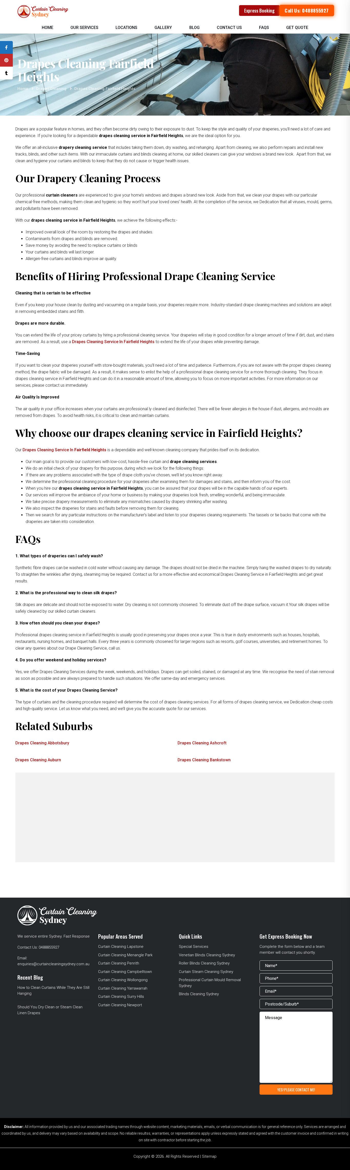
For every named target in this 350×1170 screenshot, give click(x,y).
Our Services (84, 27)
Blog (194, 27)
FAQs (264, 27)
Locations (126, 27)
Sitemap (209, 1156)
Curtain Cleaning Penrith (118, 963)
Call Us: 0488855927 (306, 10)
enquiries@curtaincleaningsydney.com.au (53, 964)
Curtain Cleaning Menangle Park (125, 955)
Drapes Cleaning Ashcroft (202, 743)
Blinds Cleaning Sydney (199, 994)
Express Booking (259, 10)
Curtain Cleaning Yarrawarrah (122, 988)
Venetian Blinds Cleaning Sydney (207, 955)
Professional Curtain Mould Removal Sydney (210, 983)
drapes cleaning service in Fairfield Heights (113, 341)
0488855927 (49, 947)
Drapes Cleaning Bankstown (204, 759)
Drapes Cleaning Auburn (38, 759)
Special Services (193, 946)
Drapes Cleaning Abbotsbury (42, 743)
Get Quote (297, 27)
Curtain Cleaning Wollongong (123, 980)
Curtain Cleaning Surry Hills (121, 996)
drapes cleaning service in (64, 449)
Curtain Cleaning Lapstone (120, 946)
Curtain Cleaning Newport (120, 1005)
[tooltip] (6, 47)
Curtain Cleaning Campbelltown (125, 971)
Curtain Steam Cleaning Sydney (206, 971)
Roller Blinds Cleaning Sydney (204, 963)
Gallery (163, 27)
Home (47, 27)
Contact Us (229, 27)
